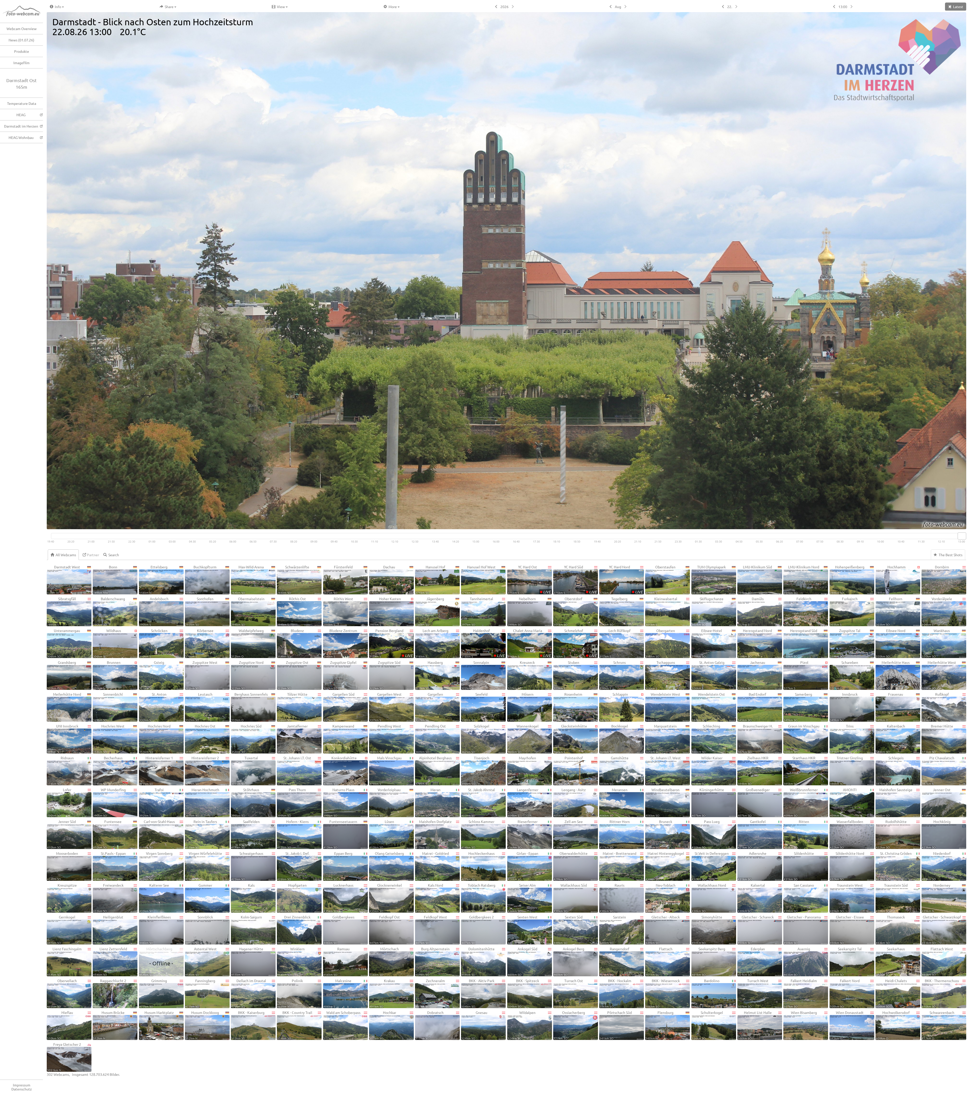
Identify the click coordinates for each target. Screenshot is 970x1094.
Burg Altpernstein (432, 961)
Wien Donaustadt (847, 1025)
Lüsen (381, 834)
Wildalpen (521, 1025)
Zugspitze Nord (247, 675)
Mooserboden (62, 866)
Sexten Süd (568, 929)
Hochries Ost (200, 738)
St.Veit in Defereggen (710, 866)
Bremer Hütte (937, 738)
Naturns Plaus (338, 802)
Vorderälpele (937, 611)
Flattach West (937, 961)
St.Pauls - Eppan (109, 866)
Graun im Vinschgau (801, 738)
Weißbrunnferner (801, 802)
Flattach (658, 961)
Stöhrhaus (245, 802)
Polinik (290, 993)
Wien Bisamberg (800, 1025)
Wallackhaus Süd (570, 898)
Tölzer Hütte (292, 707)
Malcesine (337, 993)
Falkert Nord (845, 993)
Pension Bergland (391, 643)
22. (729, 6)
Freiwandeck (108, 898)
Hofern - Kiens (292, 834)
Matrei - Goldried (432, 866)
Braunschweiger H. (755, 738)
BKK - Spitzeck (523, 993)
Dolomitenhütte (478, 961)
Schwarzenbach (938, 1025)
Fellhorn (889, 611)
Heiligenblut (108, 929)
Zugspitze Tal (845, 643)
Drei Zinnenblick (293, 929)
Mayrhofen (521, 770)
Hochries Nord (155, 738)
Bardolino (705, 993)
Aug (618, 6)
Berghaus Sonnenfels (249, 707)
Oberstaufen (660, 579)
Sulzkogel (475, 738)
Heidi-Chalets (891, 993)
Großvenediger (754, 802)
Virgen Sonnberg (156, 866)
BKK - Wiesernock (662, 993)
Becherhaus (108, 770)
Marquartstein (661, 738)
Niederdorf (936, 866)
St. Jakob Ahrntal (478, 802)
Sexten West (522, 929)
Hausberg (429, 675)
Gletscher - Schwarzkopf (941, 929)
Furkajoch (844, 611)
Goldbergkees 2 (477, 929)
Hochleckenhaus (478, 866)
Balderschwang (109, 611)
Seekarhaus (890, 961)
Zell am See (568, 834)
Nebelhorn (521, 611)
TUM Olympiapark (709, 579)
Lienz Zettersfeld (110, 961)
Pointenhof (568, 770)
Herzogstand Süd (800, 643)
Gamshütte (613, 770)
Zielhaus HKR (753, 770)
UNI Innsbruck (62, 738)
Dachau (382, 579)
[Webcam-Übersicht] (24, 11)
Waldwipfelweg (247, 643)
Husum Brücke (109, 1025)
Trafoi (151, 802)
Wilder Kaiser (707, 770)
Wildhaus (107, 643)
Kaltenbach (890, 738)
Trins (842, 738)
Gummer (198, 898)
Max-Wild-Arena (247, 579)
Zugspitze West (201, 675)
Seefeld (474, 707)
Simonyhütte (707, 929)
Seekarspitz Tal (846, 961)
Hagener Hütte (247, 961)
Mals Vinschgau (385, 770)
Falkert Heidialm (800, 993)
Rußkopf (935, 707)
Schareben (844, 675)
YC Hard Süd (575, 579)
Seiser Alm (521, 898)
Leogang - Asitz (569, 802)
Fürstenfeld (338, 579)
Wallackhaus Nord (709, 898)
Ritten (796, 834)
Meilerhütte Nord (64, 707)
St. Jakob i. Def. (293, 866)
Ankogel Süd (522, 961)
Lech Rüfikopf (614, 643)
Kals (243, 898)
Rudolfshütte (891, 834)
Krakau (382, 993)
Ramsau (336, 961)
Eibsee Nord (890, 643)
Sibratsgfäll (61, 611)
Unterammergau (63, 643)
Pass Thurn (291, 802)
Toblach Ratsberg (478, 898)
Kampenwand (338, 738)
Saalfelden (245, 834)
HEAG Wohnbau (21, 137)
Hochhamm (891, 579)
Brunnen (106, 675)
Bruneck (658, 834)
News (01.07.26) (21, 40)
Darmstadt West (63, 579)
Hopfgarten (291, 898)
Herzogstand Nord (755, 643)
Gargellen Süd (338, 707)
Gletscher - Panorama (802, 929)
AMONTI (843, 802)
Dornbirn (935, 579)
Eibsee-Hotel (707, 643)
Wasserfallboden (846, 834)
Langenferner (522, 802)
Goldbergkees (338, 929)
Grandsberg (61, 675)
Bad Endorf (752, 707)
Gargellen (429, 707)
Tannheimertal (477, 611)
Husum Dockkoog (202, 1025)
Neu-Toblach (660, 898)
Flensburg (659, 1025)
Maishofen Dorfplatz (433, 834)
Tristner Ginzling (846, 770)
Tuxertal (244, 770)
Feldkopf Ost (384, 929)
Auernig (797, 961)
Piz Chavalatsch (938, 770)
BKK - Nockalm (615, 993)
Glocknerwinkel (385, 898)
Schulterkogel (707, 1025)
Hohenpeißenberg (847, 579)
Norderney (936, 898)
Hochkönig (936, 834)
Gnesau (474, 1025)
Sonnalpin (475, 675)
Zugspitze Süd (385, 675)
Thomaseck (890, 929)
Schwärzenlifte (293, 579)
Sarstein (612, 929)
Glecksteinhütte (570, 738)
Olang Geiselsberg (386, 866)
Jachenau (751, 675)
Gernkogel (61, 929)
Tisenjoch (475, 770)
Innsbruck (844, 707)
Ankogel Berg (568, 961)
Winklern (290, 961)
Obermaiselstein (247, 611)
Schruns (612, 675)
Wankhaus (936, 643)
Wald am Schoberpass (341, 1025)
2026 (504, 6)
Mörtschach (384, 961)
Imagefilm (21, 62)
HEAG (21, 114)
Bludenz (290, 643)
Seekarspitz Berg (708, 961)
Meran (428, 802)
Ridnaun (60, 770)
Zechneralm (430, 993)
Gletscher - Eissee (847, 929)
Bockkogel (613, 738)
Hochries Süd (246, 738)
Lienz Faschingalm (64, 961)
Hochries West (109, 738)
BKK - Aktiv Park (477, 993)
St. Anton (153, 707)
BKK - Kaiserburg (247, 1025)
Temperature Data (21, 103)
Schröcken (153, 643)
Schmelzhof (575, 643)
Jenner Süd (61, 834)
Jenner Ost (936, 802)
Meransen (613, 802)
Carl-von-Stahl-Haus (157, 834)
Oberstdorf (567, 611)
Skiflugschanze (707, 611)
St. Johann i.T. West (663, 770)
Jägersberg (429, 611)
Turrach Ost (568, 993)
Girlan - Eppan (523, 866)
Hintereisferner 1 (156, 770)
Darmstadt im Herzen (21, 126)
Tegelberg (613, 611)
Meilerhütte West (939, 675)
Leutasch (198, 707)
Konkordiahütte (340, 770)
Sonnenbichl (108, 707)
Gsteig (151, 675)
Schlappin (613, 707)
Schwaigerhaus (247, 866)
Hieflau (60, 1025)
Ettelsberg (153, 579)
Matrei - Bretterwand (617, 866)
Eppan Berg (338, 866)
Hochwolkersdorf (893, 1025)
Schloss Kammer (477, 834)
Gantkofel (752, 834)
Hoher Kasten (385, 611)
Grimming (153, 993)
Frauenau (889, 707)
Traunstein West (846, 898)
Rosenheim (568, 707)
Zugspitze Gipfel (339, 675)
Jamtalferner (292, 738)
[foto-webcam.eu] (946, 526)
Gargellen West (385, 707)
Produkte (21, 51)
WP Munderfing (109, 802)
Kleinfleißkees (155, 929)
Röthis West (338, 611)
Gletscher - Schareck (756, 929)
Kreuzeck (521, 675)
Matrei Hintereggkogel (664, 866)
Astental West (201, 961)
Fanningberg (200, 993)
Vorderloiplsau (385, 802)
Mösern (520, 707)
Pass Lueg (706, 834)
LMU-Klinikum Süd (755, 579)
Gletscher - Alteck (662, 929)
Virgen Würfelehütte (203, 866)
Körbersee (199, 643)
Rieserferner (522, 834)
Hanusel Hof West (478, 579)
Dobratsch (429, 1025)
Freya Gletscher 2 (64, 1057)
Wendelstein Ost (708, 707)
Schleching (706, 738)
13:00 (842, 6)
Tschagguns (660, 675)
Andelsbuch (154, 611)
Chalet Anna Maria (529, 643)
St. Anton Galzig (708, 675)
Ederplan (751, 961)
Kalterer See (154, 898)
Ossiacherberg (569, 1025)
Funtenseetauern (340, 834)
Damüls (751, 611)
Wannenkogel (523, 738)
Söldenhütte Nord (847, 866)
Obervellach (62, 993)
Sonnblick (199, 929)
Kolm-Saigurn (246, 929)
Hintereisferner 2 (202, 770)
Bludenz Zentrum (340, 643)
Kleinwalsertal (661, 611)
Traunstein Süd (892, 898)
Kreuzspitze (62, 898)
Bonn (105, 579)
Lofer (59, 802)
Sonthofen (199, 611)
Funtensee (107, 834)
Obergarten (660, 643)
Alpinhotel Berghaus (433, 770)
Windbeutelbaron (662, 802)
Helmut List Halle (755, 1025)
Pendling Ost (430, 738)
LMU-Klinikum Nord (801, 579)
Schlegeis (890, 770)
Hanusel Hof (430, 579)
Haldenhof (483, 643)
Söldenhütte (799, 866)
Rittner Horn (614, 834)
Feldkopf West (431, 929)
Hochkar (382, 1025)
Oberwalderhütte (570, 866)
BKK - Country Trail (294, 1025)
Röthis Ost (291, 611)
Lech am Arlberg (431, 643)
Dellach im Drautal (248, 993)
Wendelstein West (662, 707)
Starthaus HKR (799, 770)
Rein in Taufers (201, 834)
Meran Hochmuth (202, 802)
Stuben (566, 675)
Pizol (796, 675)
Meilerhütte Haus (893, 675)
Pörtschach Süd (615, 1025)
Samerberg (798, 707)
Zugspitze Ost (292, 675)
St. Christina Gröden (894, 866)
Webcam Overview (22, 28)
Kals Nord (429, 898)
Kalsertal (751, 898)
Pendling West (385, 738)
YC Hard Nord (621, 579)
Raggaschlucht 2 (109, 993)
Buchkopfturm (201, 579)
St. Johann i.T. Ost (294, 770)
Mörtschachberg (156, 961)
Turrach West (753, 993)
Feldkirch (797, 611)
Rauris (611, 898)
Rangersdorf (614, 961)
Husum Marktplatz (156, 1025)
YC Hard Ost (529, 579)
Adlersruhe (752, 866)
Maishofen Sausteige (894, 802)
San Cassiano (799, 898)
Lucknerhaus (338, 898)
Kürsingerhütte (708, 802)
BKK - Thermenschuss (940, 993)
